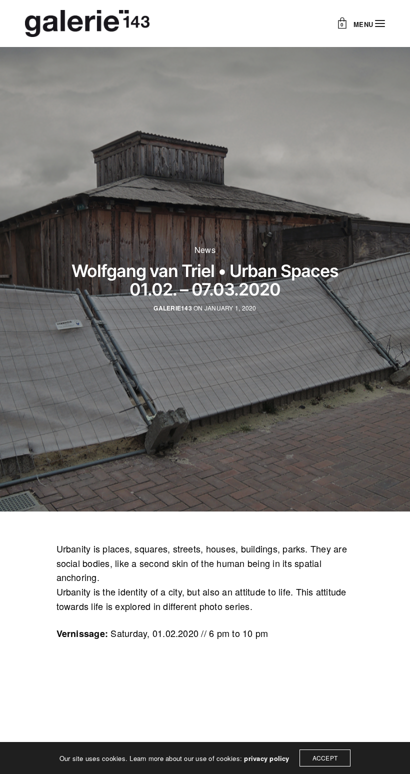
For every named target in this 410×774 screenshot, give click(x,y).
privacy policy (266, 758)
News (205, 250)
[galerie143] (87, 23)
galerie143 (173, 308)
